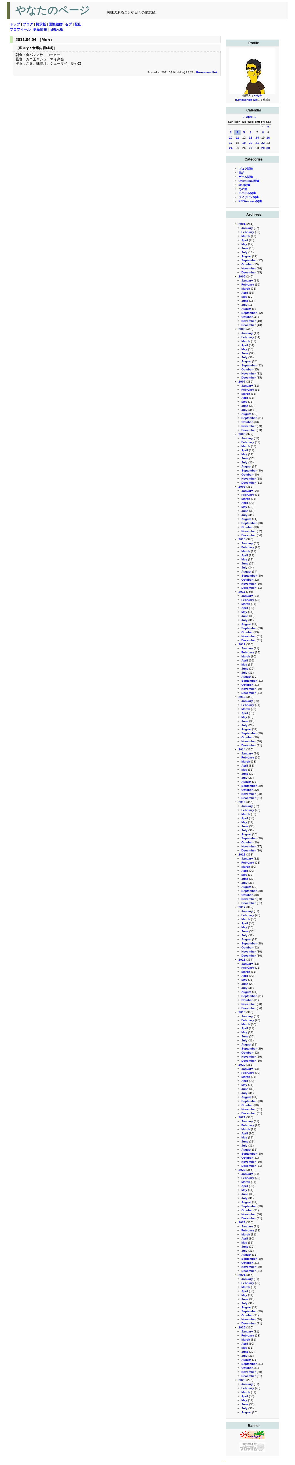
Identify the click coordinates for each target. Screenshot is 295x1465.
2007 (242, 381)
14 (257, 137)
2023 (242, 1222)
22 (263, 142)
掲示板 (41, 24)
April (249, 116)
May (244, 244)
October (247, 264)
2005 (242, 276)
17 (230, 142)
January (247, 228)
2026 (242, 1380)
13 (250, 137)
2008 (242, 434)
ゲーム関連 (246, 176)
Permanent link (207, 72)
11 (237, 137)
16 (268, 137)
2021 (242, 1117)
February (247, 232)
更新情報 (40, 29)
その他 (243, 189)
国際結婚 (56, 24)
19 (244, 142)
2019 (242, 1012)
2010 (242, 539)
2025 (242, 1327)
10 (230, 137)
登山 (78, 24)
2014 (242, 749)
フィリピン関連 (249, 197)
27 (250, 148)
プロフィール (20, 29)
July (244, 252)
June (244, 248)
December (248, 272)
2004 (242, 223)
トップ (15, 24)
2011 (242, 591)
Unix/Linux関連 (249, 180)
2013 (242, 696)
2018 (242, 959)
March (245, 236)
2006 (242, 329)
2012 (242, 644)
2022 (242, 1169)
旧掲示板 (56, 29)
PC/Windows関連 (250, 201)
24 (230, 148)
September (249, 260)
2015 (242, 802)
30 (268, 148)
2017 (242, 907)
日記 (241, 172)
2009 (242, 486)
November (248, 268)
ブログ (28, 24)
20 (250, 142)
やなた (258, 95)
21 (257, 142)
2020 (242, 1064)
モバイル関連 (247, 193)
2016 (242, 854)
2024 (242, 1274)
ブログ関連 (246, 168)
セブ (68, 24)
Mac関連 (244, 185)
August (246, 256)
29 (263, 148)
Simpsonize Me (246, 99)
